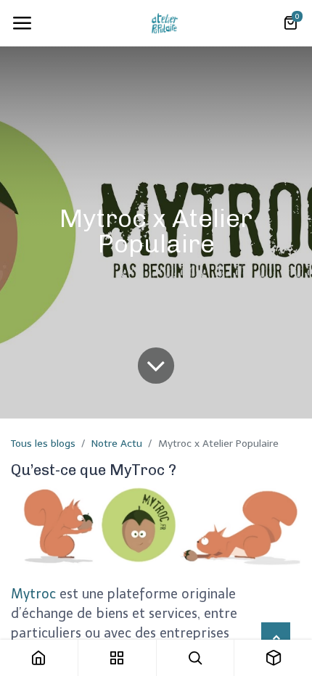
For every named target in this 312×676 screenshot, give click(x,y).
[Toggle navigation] (22, 23)
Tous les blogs (43, 443)
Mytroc (33, 594)
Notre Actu (116, 443)
